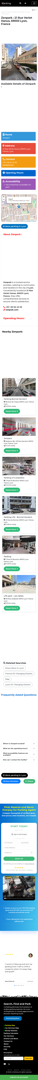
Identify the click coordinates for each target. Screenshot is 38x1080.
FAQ (5, 1049)
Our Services (9, 1036)
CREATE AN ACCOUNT (19, 1077)
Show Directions (11, 781)
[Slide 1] (16, 78)
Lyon (28, 12)
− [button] (3, 199)
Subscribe (28, 1058)
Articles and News (11, 1039)
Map (8, 12)
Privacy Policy (26, 1070)
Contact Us (8, 1041)
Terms (9, 1070)
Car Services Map (12, 1028)
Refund (16, 1070)
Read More (11, 411)
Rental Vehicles (11, 1031)
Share (30, 781)
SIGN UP (19, 859)
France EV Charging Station (18, 673)
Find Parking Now (12, 1018)
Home (3, 12)
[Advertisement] (19, 36)
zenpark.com (8, 165)
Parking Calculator (11, 1033)
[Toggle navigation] (34, 3)
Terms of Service (29, 863)
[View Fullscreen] (34, 196)
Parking (22, 12)
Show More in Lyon (14, 668)
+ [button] (3, 197)
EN (34, 10)
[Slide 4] (21, 78)
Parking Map (10, 1025)
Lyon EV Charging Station (18, 684)
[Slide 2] (18, 78)
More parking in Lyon (15, 226)
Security (7, 1046)
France (15, 12)
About (6, 1044)
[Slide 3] (19, 78)
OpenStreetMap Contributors (30, 221)
